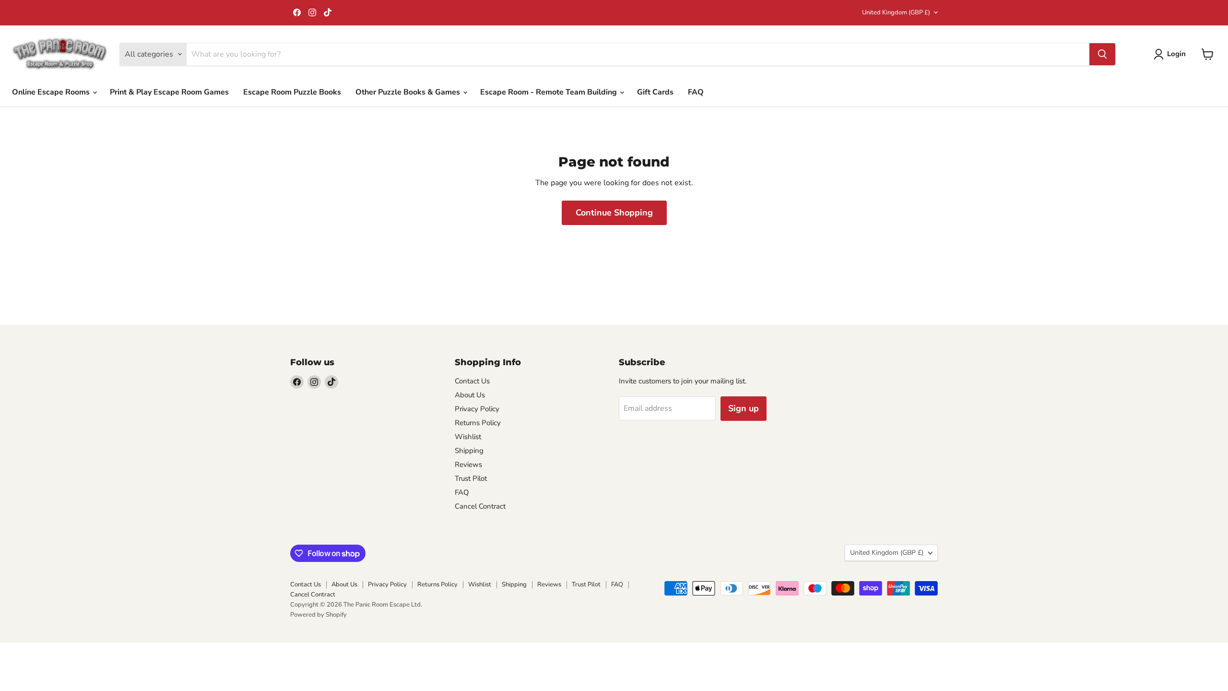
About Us (470, 395)
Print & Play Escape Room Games (169, 92)
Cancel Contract (480, 506)
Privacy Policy (477, 409)
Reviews (468, 464)
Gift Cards (655, 92)
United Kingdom (896, 12)
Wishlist (468, 436)
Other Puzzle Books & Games (408, 92)
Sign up (743, 408)
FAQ (696, 92)
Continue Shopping (614, 212)
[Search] (1102, 54)
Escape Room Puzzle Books (292, 92)
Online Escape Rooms (52, 92)
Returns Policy (478, 423)
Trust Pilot (471, 478)
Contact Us (472, 381)
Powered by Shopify (318, 614)
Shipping (469, 450)
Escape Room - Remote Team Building (549, 92)
